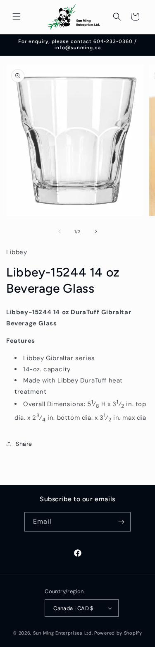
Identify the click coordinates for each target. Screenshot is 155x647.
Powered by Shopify (118, 633)
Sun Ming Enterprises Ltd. (63, 633)
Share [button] (24, 443)
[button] (16, 16)
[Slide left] (59, 231)
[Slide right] (96, 231)
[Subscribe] (121, 522)
